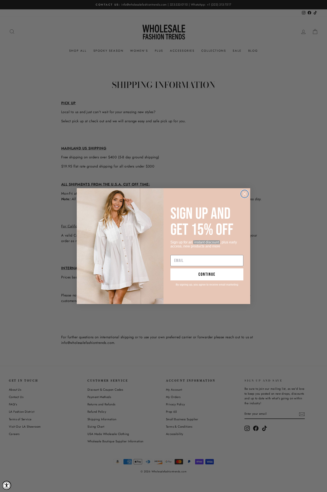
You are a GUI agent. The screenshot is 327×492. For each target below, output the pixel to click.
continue (206, 274)
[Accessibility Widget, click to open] (6, 485)
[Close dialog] (244, 194)
